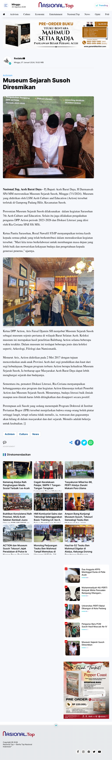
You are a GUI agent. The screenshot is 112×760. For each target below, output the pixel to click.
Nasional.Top (73, 14)
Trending (103, 5)
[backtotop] (56, 725)
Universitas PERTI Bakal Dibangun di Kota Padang (94, 607)
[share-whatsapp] (91, 443)
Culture (26, 14)
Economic (39, 14)
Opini (97, 14)
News (87, 14)
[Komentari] (4, 443)
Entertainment (55, 14)
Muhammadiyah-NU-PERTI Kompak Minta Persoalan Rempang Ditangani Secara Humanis (94, 590)
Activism (14, 14)
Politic (108, 14)
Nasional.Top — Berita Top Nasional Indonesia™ (17, 745)
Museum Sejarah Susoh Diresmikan (93, 643)
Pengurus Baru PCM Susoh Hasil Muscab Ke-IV (94, 625)
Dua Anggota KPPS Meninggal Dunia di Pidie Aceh (93, 572)
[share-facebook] (77, 443)
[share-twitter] (84, 443)
